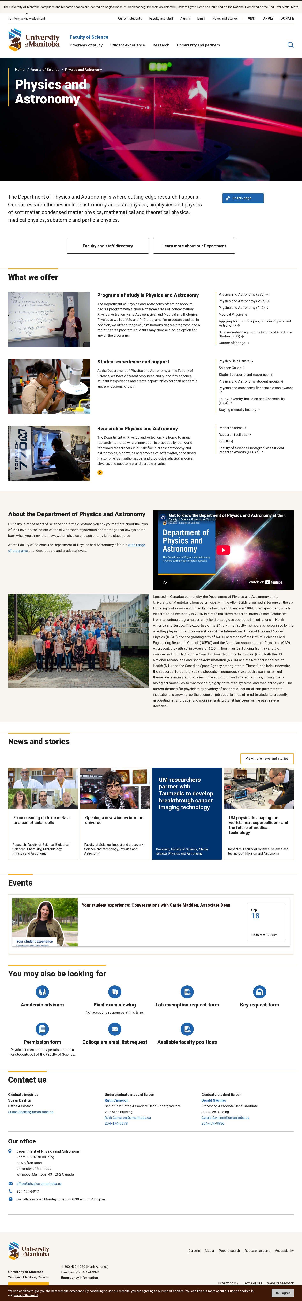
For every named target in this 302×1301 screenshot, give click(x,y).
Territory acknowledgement (26, 18)
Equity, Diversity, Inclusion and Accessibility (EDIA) (252, 401)
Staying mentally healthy (237, 410)
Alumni (185, 18)
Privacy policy (228, 1283)
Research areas (231, 428)
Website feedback (280, 1283)
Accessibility (284, 1251)
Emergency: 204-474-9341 (80, 1272)
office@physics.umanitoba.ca (39, 1184)
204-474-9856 (212, 1123)
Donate (287, 18)
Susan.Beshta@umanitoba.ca (30, 1112)
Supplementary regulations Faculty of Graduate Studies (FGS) (255, 334)
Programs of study (86, 45)
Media (209, 1251)
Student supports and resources (244, 374)
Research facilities (233, 435)
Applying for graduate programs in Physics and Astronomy (255, 323)
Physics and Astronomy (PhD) (242, 308)
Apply (268, 18)
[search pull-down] (291, 45)
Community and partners (198, 45)
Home (20, 69)
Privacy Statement (26, 1295)
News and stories (225, 18)
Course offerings (232, 343)
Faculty (224, 441)
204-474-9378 (116, 1123)
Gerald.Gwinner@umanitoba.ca (225, 1117)
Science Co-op (230, 368)
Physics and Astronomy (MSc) (242, 301)
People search (229, 1251)
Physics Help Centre (234, 361)
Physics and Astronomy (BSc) (242, 294)
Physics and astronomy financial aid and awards (256, 388)
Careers (194, 1251)
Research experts (257, 1251)
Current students (130, 18)
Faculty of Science (89, 37)
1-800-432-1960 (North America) (84, 1267)
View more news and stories (267, 759)
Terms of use (252, 1283)
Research (161, 45)
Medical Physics (231, 314)
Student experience (127, 45)
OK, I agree (283, 1293)
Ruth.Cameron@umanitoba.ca (128, 1117)
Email (201, 18)
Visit (252, 18)
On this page (241, 198)
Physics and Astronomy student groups (249, 381)
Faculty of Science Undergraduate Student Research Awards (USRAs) (251, 450)
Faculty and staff (161, 18)
